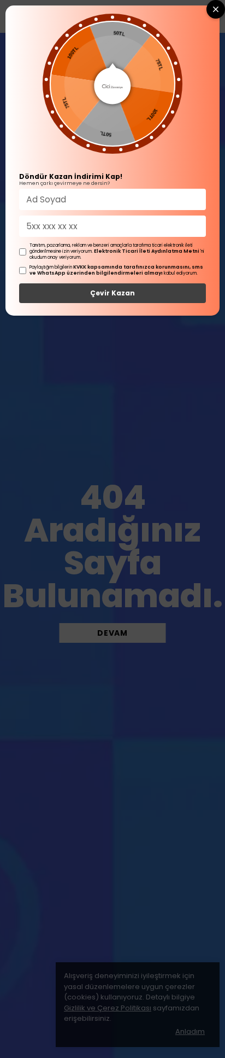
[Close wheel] (215, 9)
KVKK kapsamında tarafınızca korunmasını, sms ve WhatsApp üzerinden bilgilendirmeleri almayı (116, 270)
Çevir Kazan (112, 293)
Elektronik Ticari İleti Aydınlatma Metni (146, 251)
